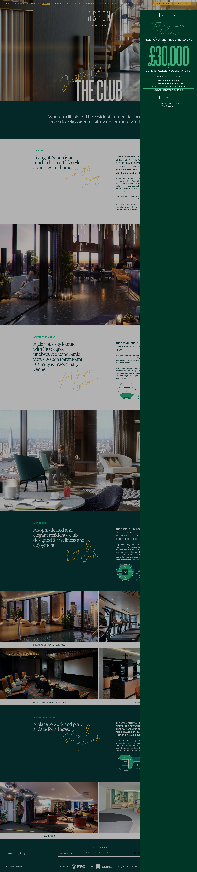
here (172, 106)
